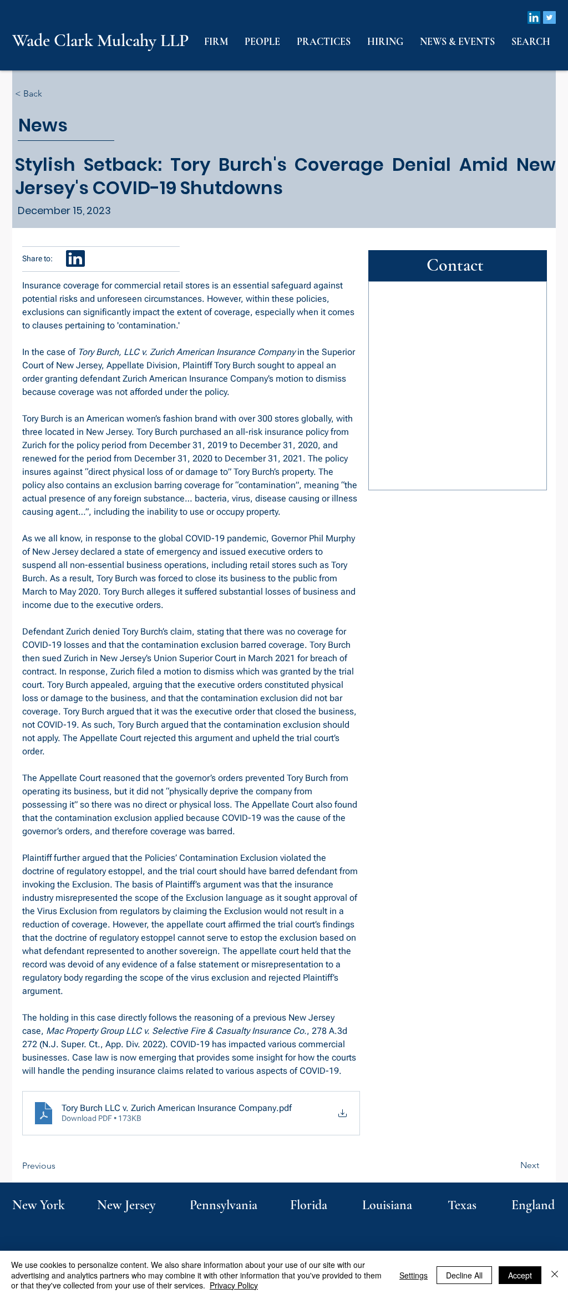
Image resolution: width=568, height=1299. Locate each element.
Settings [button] (413, 1275)
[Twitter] (549, 17)
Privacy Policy (234, 1285)
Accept (520, 1275)
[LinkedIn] (534, 17)
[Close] (554, 1275)
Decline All (464, 1275)
